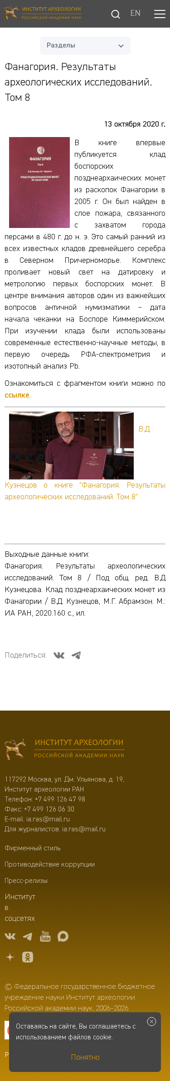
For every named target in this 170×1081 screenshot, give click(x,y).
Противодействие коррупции (50, 864)
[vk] (10, 938)
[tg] (27, 938)
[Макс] (63, 938)
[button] (159, 14)
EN (135, 14)
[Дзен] (10, 959)
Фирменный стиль (32, 848)
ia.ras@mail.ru (48, 819)
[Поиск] (115, 14)
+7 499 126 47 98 (60, 799)
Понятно (85, 1057)
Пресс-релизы (26, 881)
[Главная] (43, 14)
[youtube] (45, 938)
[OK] (27, 959)
